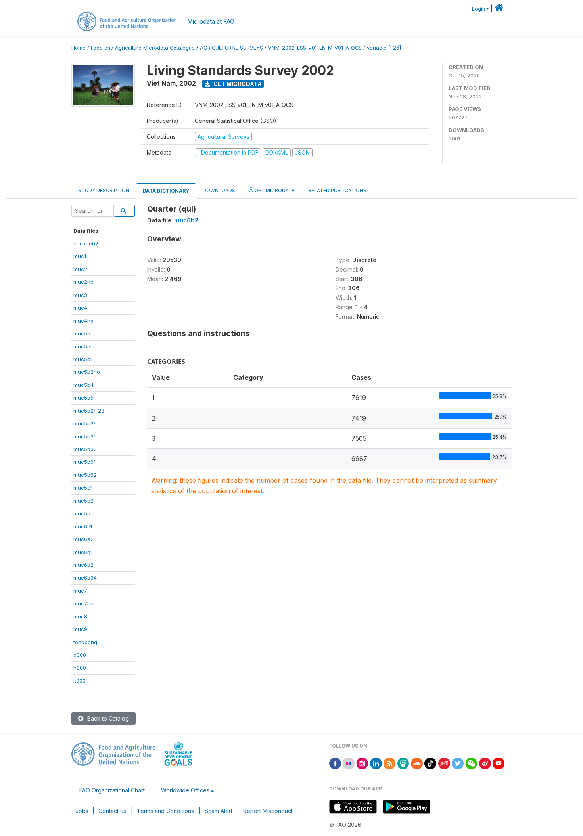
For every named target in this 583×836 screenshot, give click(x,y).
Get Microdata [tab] (274, 190)
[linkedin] (376, 762)
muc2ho (83, 282)
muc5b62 (85, 475)
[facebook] (335, 762)
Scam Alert (218, 810)
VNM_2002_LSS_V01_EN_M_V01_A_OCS (315, 48)
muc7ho (83, 603)
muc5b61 (84, 462)
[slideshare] (403, 762)
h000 (79, 667)
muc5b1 (82, 359)
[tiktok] (430, 762)
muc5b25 (85, 423)
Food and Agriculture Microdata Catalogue (143, 48)
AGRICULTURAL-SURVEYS (231, 48)
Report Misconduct (268, 810)
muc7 (80, 590)
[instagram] (362, 762)
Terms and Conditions (165, 810)
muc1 (79, 256)
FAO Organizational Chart (112, 790)
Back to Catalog (107, 718)
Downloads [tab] (219, 190)
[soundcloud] (417, 762)
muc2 (80, 269)
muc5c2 (83, 500)
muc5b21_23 (88, 410)
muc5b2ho (86, 372)
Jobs (81, 810)
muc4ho (83, 321)
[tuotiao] (444, 762)
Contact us (112, 810)
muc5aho (85, 346)
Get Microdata (237, 83)
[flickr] (349, 762)
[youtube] (498, 762)
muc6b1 (82, 552)
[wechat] (472, 762)
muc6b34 (85, 577)
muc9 (80, 629)
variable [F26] (384, 48)
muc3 (80, 295)
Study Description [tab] (103, 190)
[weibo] (485, 762)
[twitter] (458, 762)
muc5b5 (83, 397)
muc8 (80, 616)
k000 (79, 680)
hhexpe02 (85, 243)
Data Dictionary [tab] (166, 191)
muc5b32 (85, 449)
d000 (79, 655)
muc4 (80, 307)
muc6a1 (82, 526)
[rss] (389, 762)
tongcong (85, 642)
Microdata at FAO (210, 21)
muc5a (81, 333)
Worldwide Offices (185, 790)
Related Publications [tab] (337, 190)
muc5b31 (84, 436)
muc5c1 (82, 487)
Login (478, 9)
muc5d (81, 513)
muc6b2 (83, 565)
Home (78, 48)
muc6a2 (83, 539)
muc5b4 (83, 385)
